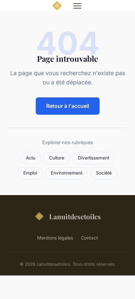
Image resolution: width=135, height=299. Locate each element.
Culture (56, 157)
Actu (30, 157)
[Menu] (77, 6)
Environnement (66, 172)
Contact (89, 238)
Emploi (30, 172)
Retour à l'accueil (67, 106)
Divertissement (93, 157)
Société (104, 172)
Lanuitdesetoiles (75, 216)
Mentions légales (55, 238)
